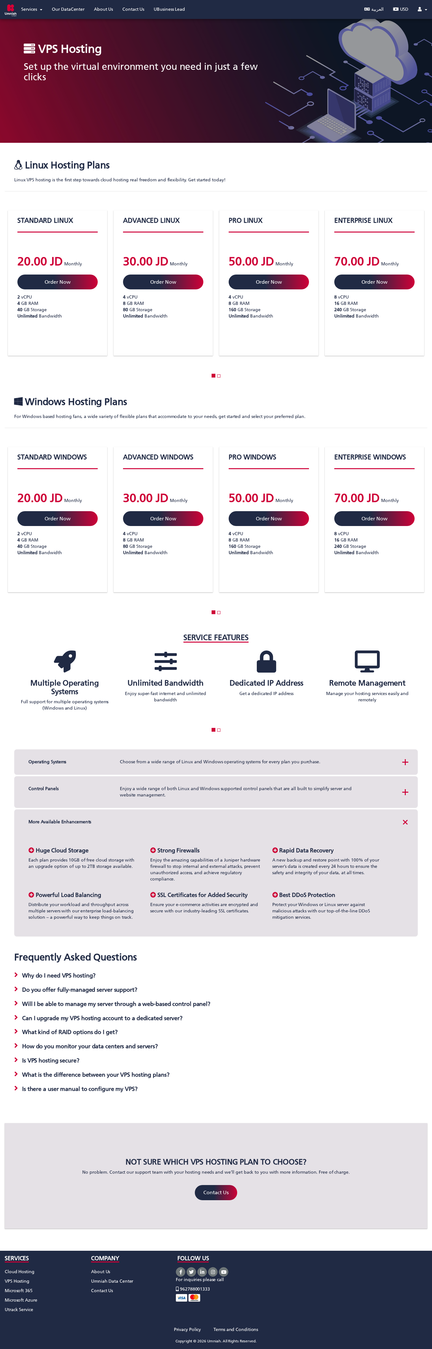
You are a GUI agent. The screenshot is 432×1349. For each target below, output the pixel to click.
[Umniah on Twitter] (191, 1272)
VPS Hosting (17, 1281)
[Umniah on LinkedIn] (202, 1272)
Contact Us (215, 1192)
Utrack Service (19, 1309)
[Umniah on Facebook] (180, 1272)
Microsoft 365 (19, 1290)
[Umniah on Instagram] (213, 1272)
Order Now (57, 282)
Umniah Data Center (112, 1281)
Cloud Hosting (19, 1271)
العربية (377, 9)
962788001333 (194, 1289)
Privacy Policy (187, 1329)
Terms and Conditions (235, 1329)
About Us (100, 1271)
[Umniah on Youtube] (223, 1272)
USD (404, 9)
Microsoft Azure (21, 1300)
